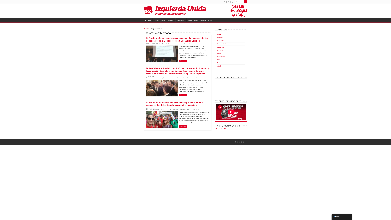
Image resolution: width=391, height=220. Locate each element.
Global (219, 53)
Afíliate (190, 20)
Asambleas (159, 78)
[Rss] (224, 2)
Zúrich (219, 66)
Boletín (196, 20)
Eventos (163, 20)
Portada (149, 20)
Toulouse (220, 63)
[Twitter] (228, 2)
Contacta (203, 20)
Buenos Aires (221, 41)
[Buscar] (245, 1)
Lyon (218, 59)
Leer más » (183, 61)
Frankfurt (220, 50)
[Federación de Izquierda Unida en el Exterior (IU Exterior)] (195, 10)
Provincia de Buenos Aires (225, 44)
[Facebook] (226, 2)
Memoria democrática (193, 78)
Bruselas (219, 37)
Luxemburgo (221, 56)
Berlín (219, 34)
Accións (170, 20)
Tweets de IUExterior (222, 129)
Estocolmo (220, 47)
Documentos (176, 44)
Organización (180, 20)
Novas (157, 20)
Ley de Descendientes (187, 44)
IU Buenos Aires (181, 78)
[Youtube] (230, 2)
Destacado (169, 44)
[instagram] (232, 2)
